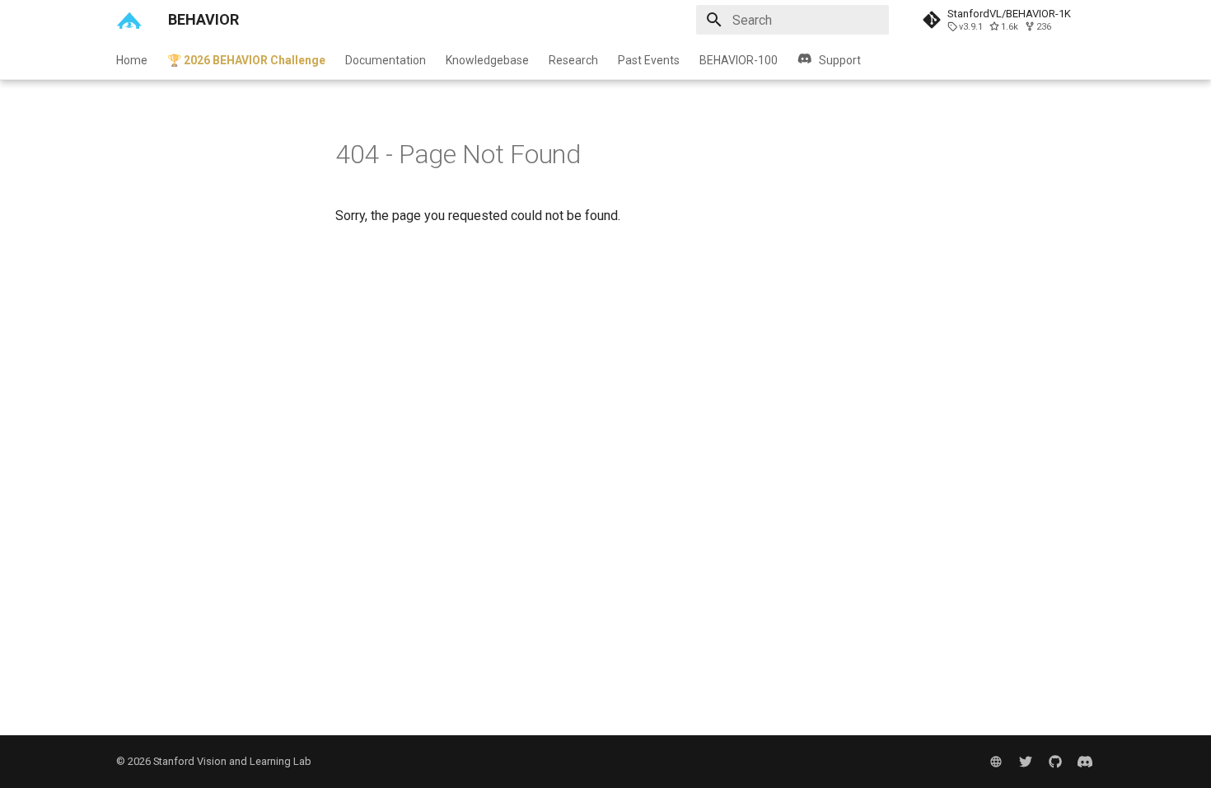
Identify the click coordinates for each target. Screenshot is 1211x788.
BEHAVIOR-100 (738, 60)
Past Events (649, 60)
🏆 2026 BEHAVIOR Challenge (246, 60)
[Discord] (1085, 761)
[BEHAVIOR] (129, 19)
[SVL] (996, 761)
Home (131, 60)
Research (573, 60)
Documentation (385, 60)
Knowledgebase (487, 60)
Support (840, 60)
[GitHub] (1055, 761)
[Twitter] (1025, 761)
